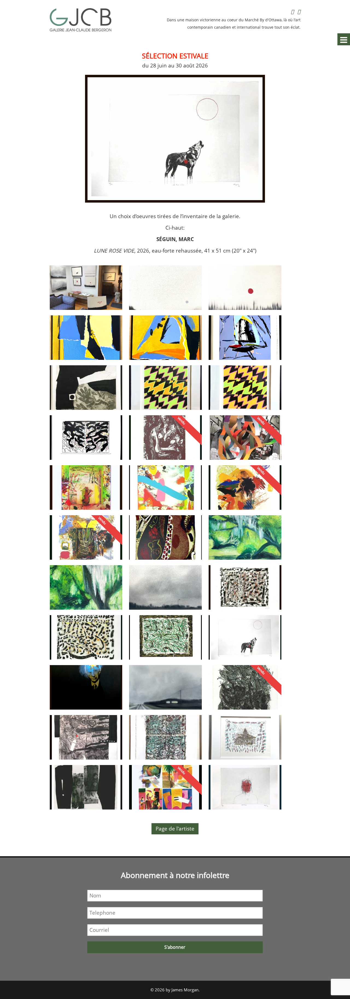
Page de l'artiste (175, 828)
